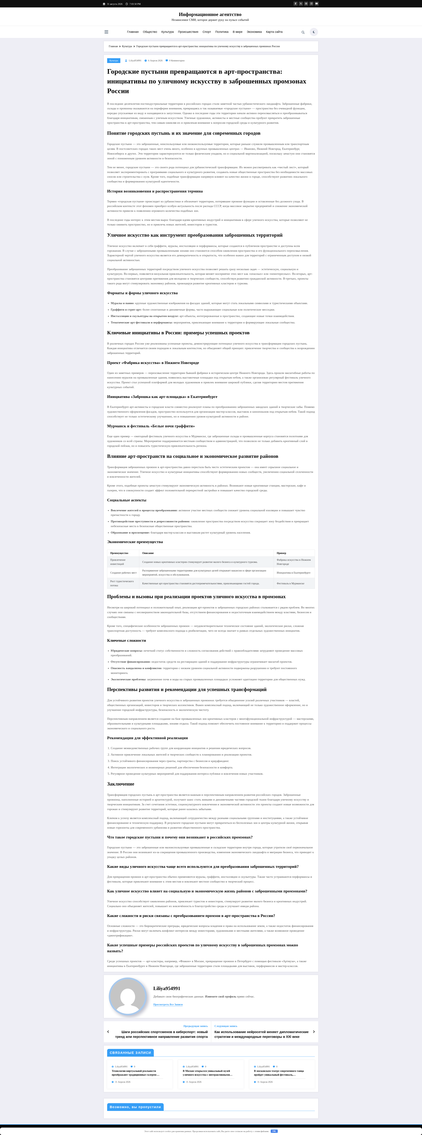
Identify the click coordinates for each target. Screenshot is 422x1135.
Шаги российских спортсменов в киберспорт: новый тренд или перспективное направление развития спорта (161, 1034)
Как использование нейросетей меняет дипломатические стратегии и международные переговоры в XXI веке (261, 1034)
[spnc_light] (314, 32)
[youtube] (317, 4)
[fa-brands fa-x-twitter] (301, 4)
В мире (237, 31)
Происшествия (188, 31)
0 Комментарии (177, 60)
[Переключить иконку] (106, 32)
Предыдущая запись (195, 1026)
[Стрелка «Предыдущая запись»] (108, 1031)
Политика (221, 31)
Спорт (207, 31)
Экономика (254, 31)
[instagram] (311, 4)
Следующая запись (225, 1026)
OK (274, 1131)
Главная (133, 31)
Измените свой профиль (220, 996)
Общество (150, 31)
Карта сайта (274, 31)
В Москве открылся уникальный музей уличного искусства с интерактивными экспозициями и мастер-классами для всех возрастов (208, 1073)
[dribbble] (306, 4)
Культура (167, 31)
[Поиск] (303, 32)
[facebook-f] (296, 4)
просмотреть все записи (168, 1004)
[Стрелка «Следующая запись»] (314, 1031)
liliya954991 (135, 60)
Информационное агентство (210, 14)
